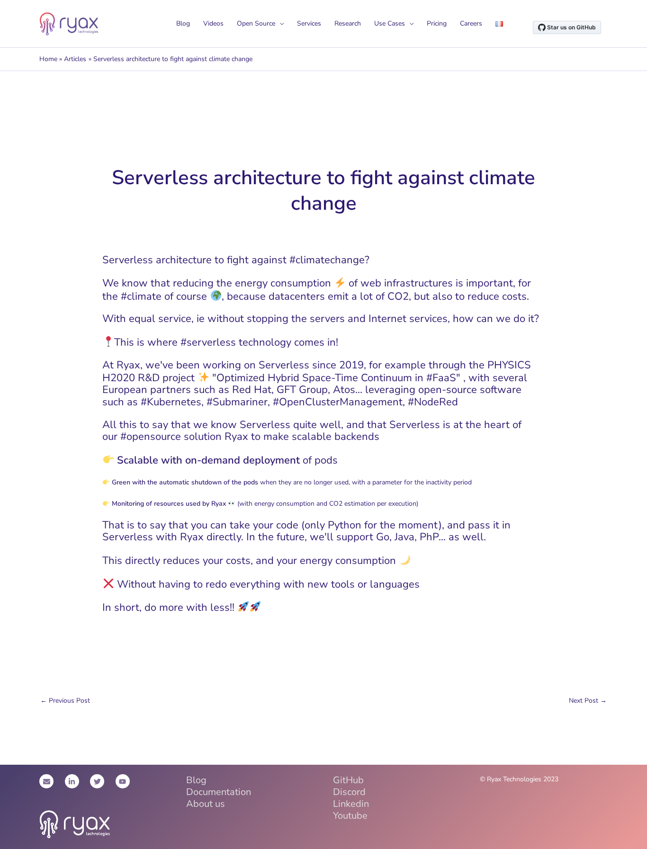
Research (347, 23)
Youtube (350, 815)
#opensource (150, 436)
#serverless (208, 342)
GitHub (348, 780)
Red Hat (251, 390)
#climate (141, 296)
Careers (471, 23)
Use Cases (389, 23)
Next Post (588, 700)
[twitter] (102, 781)
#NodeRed (433, 402)
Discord (349, 792)
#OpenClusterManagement (338, 402)
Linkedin (351, 803)
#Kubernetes (171, 402)
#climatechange (327, 260)
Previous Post (65, 700)
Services (309, 23)
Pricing (437, 23)
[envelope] (51, 781)
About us (205, 803)
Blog (183, 23)
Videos (213, 23)
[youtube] (124, 781)
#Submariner (237, 402)
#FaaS (441, 378)
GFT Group (302, 390)
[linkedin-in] (77, 781)
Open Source (256, 23)
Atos (344, 390)
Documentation (218, 792)
